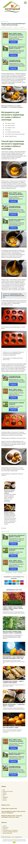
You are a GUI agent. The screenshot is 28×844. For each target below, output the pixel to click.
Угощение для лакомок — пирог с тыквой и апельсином (13, 681)
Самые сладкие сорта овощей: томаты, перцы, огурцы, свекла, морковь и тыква (13, 608)
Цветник (5, 800)
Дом (4, 790)
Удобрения (5, 797)
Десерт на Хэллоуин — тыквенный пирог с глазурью (14, 705)
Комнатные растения (8, 791)
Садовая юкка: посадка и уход (9, 808)
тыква (15, 572)
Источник (3, 528)
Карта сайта (5, 827)
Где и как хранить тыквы (10, 727)
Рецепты (16, 27)
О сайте (4, 826)
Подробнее (13, 42)
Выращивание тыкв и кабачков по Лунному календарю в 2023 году (13, 657)
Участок (5, 798)
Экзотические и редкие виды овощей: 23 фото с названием (12, 632)
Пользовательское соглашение (10, 830)
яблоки (20, 572)
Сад (4, 795)
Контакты (5, 828)
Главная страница (4, 21)
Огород (4, 792)
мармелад (9, 572)
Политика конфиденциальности (10, 831)
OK (14, 842)
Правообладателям (7, 833)
